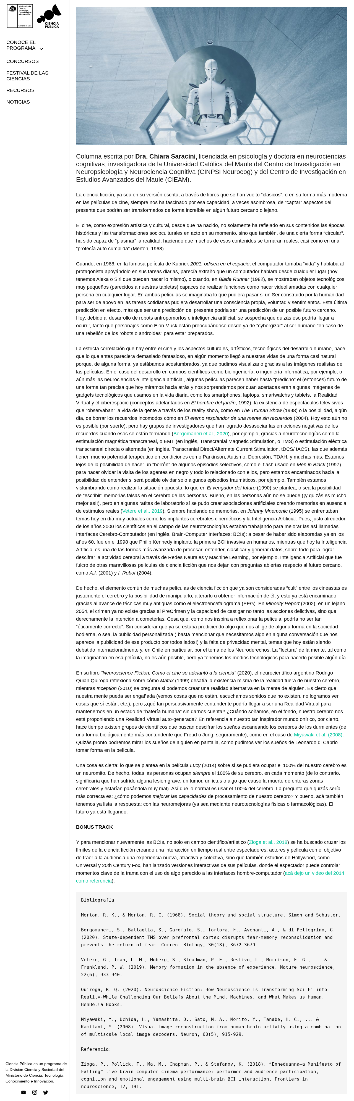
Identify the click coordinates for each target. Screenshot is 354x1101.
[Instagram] (35, 1092)
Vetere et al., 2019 (142, 511)
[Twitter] (46, 1092)
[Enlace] (34, 16)
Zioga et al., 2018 (268, 842)
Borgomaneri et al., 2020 (200, 433)
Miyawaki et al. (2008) (318, 734)
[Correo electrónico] (23, 1092)
